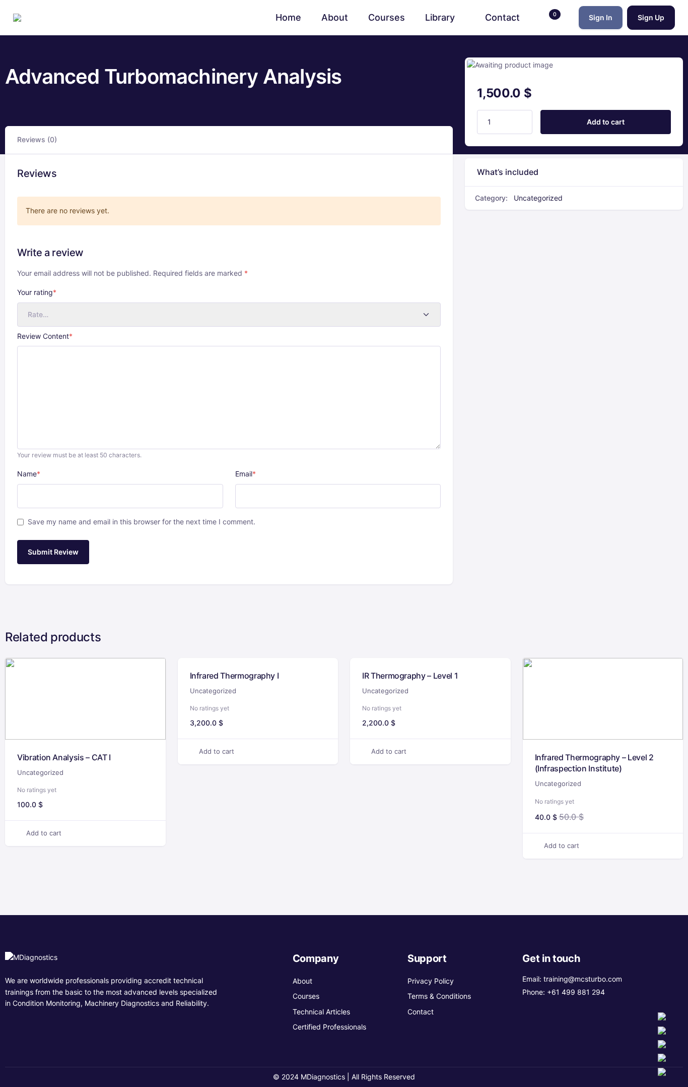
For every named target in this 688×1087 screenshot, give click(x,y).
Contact (420, 1011)
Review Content (45, 336)
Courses (306, 996)
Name (28, 473)
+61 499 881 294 (576, 992)
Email (245, 473)
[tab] (37, 140)
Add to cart (606, 121)
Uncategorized (538, 198)
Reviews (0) (37, 139)
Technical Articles (321, 1011)
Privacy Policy (430, 981)
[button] (549, 17)
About (302, 981)
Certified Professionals (329, 1026)
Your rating (36, 292)
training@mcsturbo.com (582, 979)
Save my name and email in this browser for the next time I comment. (141, 521)
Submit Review (53, 552)
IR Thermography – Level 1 (410, 676)
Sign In (600, 17)
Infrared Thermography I (234, 676)
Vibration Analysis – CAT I (64, 757)
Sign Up (651, 17)
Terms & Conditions (439, 996)
